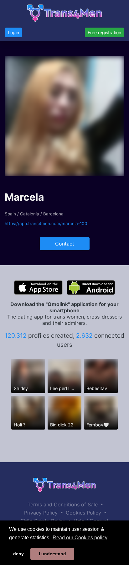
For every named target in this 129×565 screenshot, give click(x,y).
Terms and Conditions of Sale (63, 504)
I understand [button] (52, 553)
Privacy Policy (41, 513)
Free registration (104, 32)
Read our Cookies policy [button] (80, 537)
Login (13, 32)
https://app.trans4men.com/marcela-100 (46, 223)
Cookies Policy (83, 513)
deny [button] (18, 553)
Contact (64, 243)
